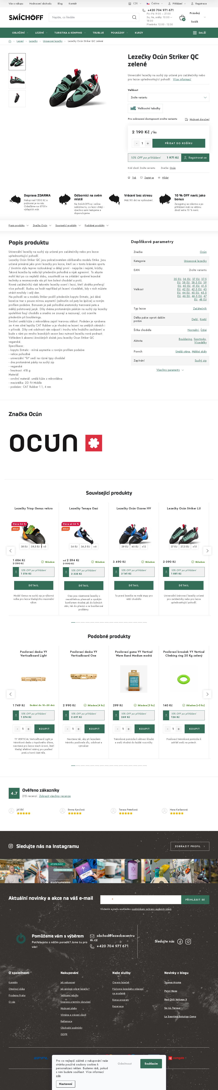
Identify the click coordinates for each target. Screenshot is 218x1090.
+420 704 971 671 (160, 10)
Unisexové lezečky (195, 261)
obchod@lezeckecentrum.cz (112, 937)
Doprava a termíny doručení (76, 1002)
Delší (195, 319)
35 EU (177, 279)
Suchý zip (201, 361)
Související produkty (66, 225)
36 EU (186, 279)
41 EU (195, 286)
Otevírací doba (17, 989)
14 (140, 622)
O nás (12, 1002)
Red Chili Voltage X (175, 999)
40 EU (186, 286)
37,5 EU (185, 546)
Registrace (201, 3)
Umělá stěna (183, 351)
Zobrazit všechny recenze (55, 796)
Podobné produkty (94, 225)
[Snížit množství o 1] (137, 143)
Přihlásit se (195, 899)
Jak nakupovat (68, 982)
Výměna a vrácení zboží (73, 1015)
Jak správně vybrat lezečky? (75, 989)
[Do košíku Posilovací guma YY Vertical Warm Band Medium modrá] (145, 728)
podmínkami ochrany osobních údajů (152, 909)
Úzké (204, 330)
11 (126, 622)
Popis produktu (17, 225)
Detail (33, 585)
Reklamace (66, 1021)
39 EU (125, 546)
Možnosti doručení (199, 119)
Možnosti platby (69, 1008)
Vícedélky (200, 342)
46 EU (186, 296)
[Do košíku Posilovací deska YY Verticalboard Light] (44, 728)
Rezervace (118, 1006)
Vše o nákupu (16, 3)
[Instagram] (188, 941)
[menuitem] (20, 33)
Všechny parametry (168, 370)
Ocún (173, 168)
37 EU (196, 279)
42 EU (186, 289)
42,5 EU (197, 289)
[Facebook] (180, 941)
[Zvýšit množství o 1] (148, 143)
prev (11, 551)
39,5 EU (35, 546)
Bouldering (185, 339)
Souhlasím (151, 1064)
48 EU (203, 299)
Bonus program (120, 999)
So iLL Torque (172, 1008)
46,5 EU (197, 296)
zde (58, 1076)
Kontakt (73, 3)
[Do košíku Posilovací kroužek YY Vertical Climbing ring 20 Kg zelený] (195, 728)
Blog (60, 3)
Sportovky (200, 339)
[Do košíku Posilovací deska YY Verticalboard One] (94, 728)
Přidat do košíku (179, 143)
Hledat (134, 17)
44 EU (186, 293)
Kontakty (13, 982)
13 (135, 622)
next (207, 551)
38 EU (186, 282)
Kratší (203, 319)
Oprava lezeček (120, 982)
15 (145, 622)
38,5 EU (197, 282)
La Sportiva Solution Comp (180, 1016)
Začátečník (200, 309)
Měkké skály (199, 351)
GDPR (64, 1034)
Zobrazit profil (188, 846)
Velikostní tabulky (70, 995)
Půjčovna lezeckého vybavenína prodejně (128, 991)
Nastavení (65, 1084)
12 (130, 622)
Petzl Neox (170, 991)
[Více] (199, 33)
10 (121, 622)
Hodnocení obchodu (40, 3)
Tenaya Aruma (172, 982)
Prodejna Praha (17, 995)
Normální (193, 330)
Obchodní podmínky (71, 1027)
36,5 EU (85, 546)
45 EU (195, 293)
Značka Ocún (40, 225)
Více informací (182, 79)
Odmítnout (125, 1064)
